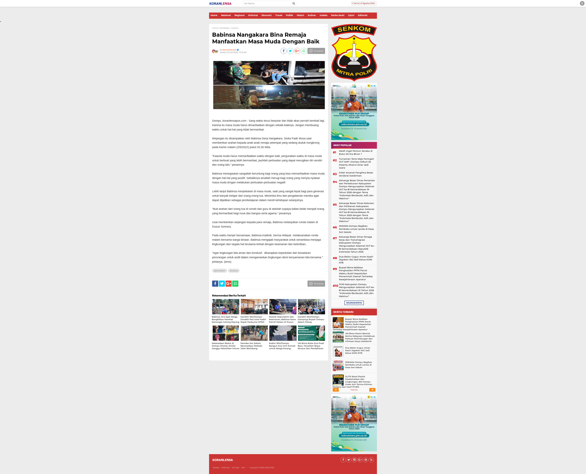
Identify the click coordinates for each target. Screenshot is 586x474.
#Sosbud (234, 271)
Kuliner (312, 15)
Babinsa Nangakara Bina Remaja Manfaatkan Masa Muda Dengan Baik (266, 38)
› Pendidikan (224, 28)
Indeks (323, 15)
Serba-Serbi (337, 15)
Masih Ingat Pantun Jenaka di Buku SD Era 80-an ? (356, 152)
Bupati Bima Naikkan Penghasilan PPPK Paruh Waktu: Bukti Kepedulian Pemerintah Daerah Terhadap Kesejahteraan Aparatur (356, 273)
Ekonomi (266, 15)
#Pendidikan (219, 271)
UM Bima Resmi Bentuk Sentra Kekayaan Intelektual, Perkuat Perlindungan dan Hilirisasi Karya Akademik (360, 337)
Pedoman (225, 468)
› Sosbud (234, 28)
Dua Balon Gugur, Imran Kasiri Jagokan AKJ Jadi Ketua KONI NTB (356, 259)
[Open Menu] (582, 3)
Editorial (362, 15)
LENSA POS (269, 468)
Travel (278, 15)
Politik (289, 15)
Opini (351, 15)
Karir (243, 468)
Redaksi (216, 468)
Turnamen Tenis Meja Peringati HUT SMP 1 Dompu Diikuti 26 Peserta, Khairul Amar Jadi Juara (356, 163)
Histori (300, 15)
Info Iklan (235, 468)
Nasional (226, 15)
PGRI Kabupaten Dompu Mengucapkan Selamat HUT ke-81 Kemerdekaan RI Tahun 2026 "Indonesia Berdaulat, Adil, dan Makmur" (356, 290)
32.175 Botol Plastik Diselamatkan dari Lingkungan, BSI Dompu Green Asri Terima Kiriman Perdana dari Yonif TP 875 (352, 381)
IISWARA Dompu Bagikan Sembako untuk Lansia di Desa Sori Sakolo (356, 229)
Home (214, 15)
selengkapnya (354, 303)
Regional (239, 15)
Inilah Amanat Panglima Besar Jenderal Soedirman (356, 174)
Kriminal (253, 15)
